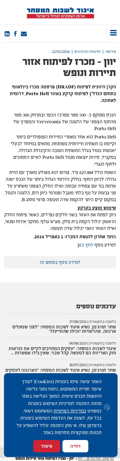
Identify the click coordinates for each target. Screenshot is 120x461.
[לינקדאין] (7, 34)
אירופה (110, 51)
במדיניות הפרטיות (70, 411)
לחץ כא (86, 245)
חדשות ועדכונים (87, 51)
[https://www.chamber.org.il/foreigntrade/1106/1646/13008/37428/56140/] (24, 34)
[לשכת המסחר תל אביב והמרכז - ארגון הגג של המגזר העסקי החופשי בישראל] (60, 12)
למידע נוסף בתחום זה (60, 262)
